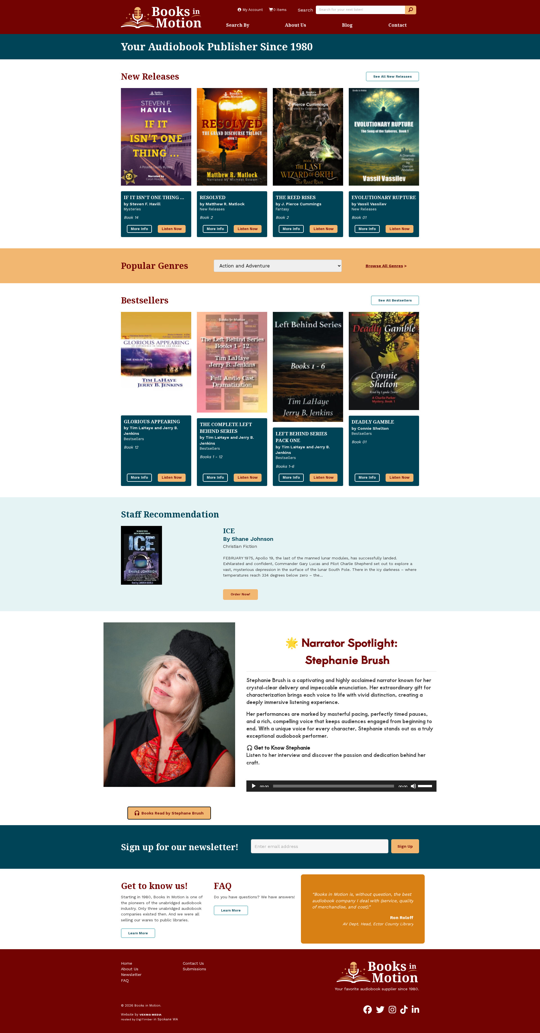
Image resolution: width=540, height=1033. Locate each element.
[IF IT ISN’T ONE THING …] (156, 137)
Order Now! (240, 594)
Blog (347, 25)
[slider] (426, 785)
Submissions (194, 969)
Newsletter (131, 974)
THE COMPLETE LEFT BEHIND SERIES (226, 427)
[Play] (253, 786)
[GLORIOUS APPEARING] (156, 360)
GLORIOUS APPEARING (152, 421)
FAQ (125, 980)
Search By (237, 25)
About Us (295, 25)
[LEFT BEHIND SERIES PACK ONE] (308, 367)
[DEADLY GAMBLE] (384, 361)
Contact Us (193, 963)
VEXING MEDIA (150, 1014)
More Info (139, 229)
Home (126, 963)
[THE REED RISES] (308, 137)
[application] (341, 786)
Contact (397, 25)
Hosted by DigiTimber (136, 1019)
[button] (410, 10)
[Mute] (413, 786)
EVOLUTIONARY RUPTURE (384, 197)
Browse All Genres (384, 266)
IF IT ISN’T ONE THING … (154, 197)
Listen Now (172, 229)
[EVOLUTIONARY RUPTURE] (384, 137)
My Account (252, 10)
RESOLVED (213, 197)
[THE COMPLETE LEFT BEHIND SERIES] (232, 362)
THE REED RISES (296, 197)
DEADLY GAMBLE (373, 421)
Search (305, 10)
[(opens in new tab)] (169, 704)
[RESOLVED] (232, 137)
